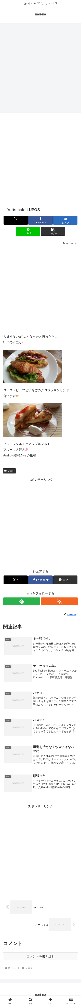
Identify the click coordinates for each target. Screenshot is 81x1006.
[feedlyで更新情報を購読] (21, 601)
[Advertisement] (40, 67)
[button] (53, 231)
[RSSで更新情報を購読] (59, 601)
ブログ (11, 470)
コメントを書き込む (40, 956)
